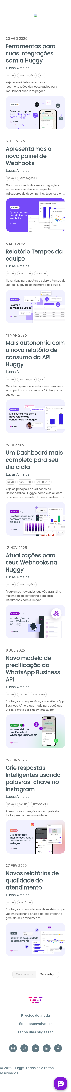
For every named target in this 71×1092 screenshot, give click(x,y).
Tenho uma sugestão (35, 1032)
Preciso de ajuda (35, 1015)
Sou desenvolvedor (35, 1024)
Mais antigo (47, 974)
